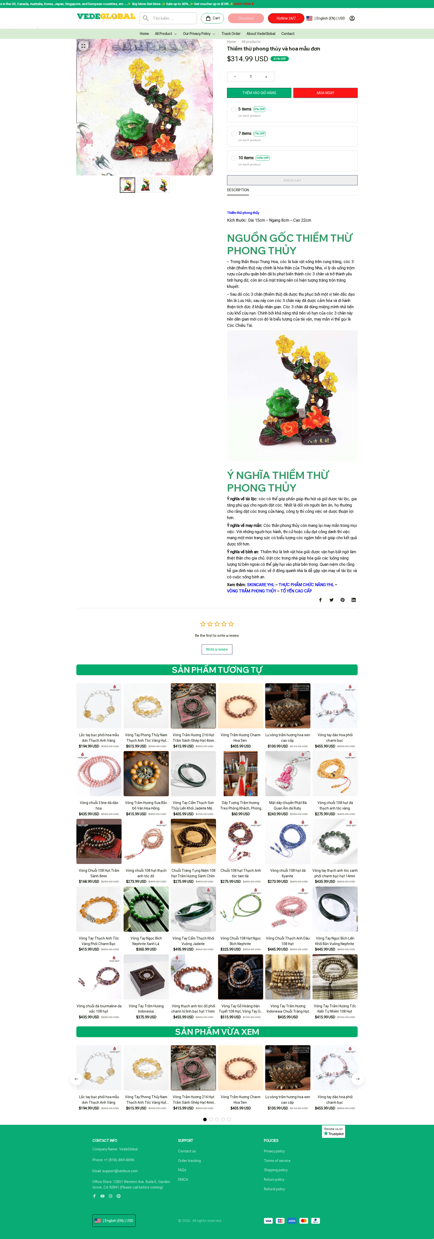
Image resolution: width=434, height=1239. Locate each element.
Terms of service (277, 1161)
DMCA (183, 1180)
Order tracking (189, 1161)
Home (231, 42)
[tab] (204, 1119)
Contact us (187, 1151)
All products (251, 42)
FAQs (182, 1170)
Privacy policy (274, 1151)
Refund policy (274, 1189)
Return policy (274, 1180)
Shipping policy (276, 1170)
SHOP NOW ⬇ (170, 4)
